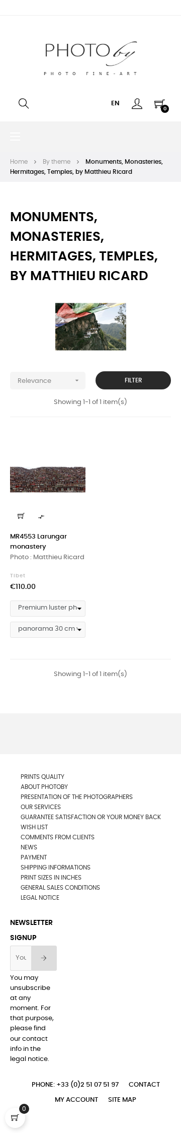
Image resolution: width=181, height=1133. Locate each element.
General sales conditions (60, 888)
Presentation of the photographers (77, 797)
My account (76, 1100)
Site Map (122, 1100)
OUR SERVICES (41, 807)
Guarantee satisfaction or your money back (91, 817)
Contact (144, 1085)
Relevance (49, 380)
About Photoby (44, 787)
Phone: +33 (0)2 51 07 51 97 (75, 1085)
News (29, 847)
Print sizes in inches (51, 878)
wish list (34, 827)
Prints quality (42, 777)
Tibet (18, 575)
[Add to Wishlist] (71, 445)
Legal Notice (40, 898)
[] (21, 516)
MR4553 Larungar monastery (38, 542)
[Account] (137, 104)
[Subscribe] (44, 958)
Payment (34, 857)
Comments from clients (58, 837)
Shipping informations (55, 867)
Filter (133, 380)
